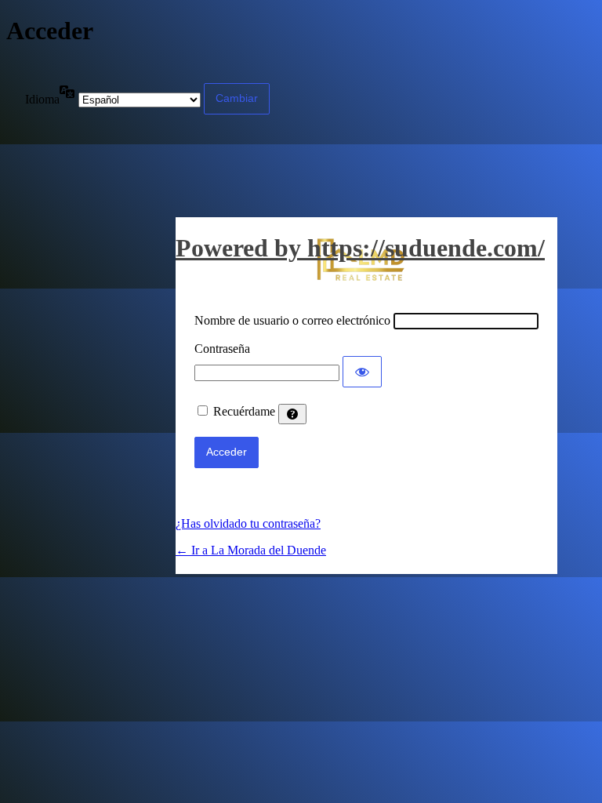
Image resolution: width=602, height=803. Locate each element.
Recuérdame (244, 411)
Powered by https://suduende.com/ (360, 248)
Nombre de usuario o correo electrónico (292, 320)
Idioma (42, 99)
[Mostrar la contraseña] (362, 371)
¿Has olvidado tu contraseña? (248, 523)
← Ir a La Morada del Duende (251, 550)
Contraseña (222, 348)
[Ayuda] (292, 414)
